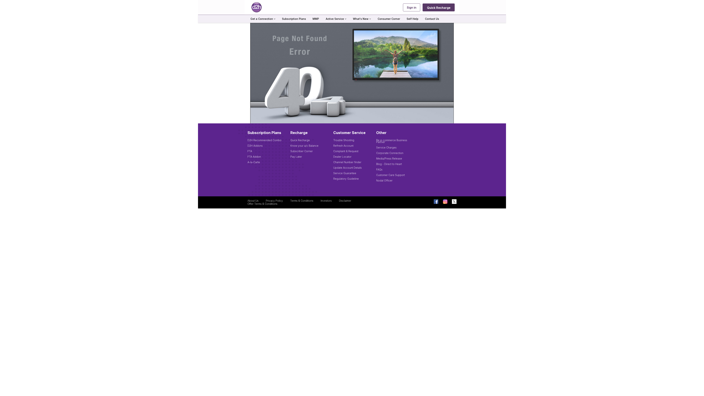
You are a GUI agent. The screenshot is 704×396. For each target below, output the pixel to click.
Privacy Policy (274, 200)
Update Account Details (347, 167)
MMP (316, 18)
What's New (361, 18)
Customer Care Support (390, 175)
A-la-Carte (253, 162)
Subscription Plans (294, 18)
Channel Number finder (347, 162)
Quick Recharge (438, 8)
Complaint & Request (345, 151)
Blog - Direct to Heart (389, 164)
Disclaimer (345, 200)
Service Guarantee (344, 173)
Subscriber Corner (301, 151)
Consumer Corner (389, 18)
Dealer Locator (342, 156)
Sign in (411, 7)
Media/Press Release (389, 158)
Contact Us (432, 18)
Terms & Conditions (301, 200)
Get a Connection (262, 18)
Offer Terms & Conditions (262, 203)
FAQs (379, 169)
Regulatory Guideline (346, 178)
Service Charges (386, 147)
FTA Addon (254, 156)
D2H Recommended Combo (264, 140)
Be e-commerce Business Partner (391, 141)
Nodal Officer (384, 180)
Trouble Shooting (343, 140)
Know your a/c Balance (304, 145)
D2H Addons (255, 145)
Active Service (335, 18)
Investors (326, 200)
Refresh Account (343, 145)
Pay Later (296, 156)
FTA (249, 151)
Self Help (412, 18)
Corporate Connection (389, 153)
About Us (252, 200)
